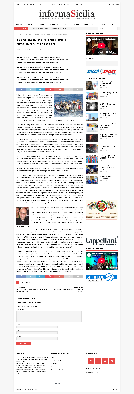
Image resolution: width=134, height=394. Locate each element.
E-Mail (18, 330)
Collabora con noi (29, 4)
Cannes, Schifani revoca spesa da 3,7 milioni (108, 93)
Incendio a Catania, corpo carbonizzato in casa (107, 146)
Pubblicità (42, 4)
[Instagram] (112, 361)
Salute (76, 25)
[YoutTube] (105, 361)
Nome (18, 324)
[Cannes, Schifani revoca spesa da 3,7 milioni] (92, 96)
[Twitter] (91, 361)
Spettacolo (88, 25)
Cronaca (19, 25)
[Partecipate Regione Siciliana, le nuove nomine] (92, 85)
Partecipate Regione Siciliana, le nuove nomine (107, 83)
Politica (31, 25)
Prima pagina (25, 282)
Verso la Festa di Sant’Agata (105, 177)
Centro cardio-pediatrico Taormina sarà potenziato (108, 125)
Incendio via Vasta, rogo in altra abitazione (108, 135)
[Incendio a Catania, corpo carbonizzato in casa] (92, 148)
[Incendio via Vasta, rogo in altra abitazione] (92, 138)
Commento (20, 310)
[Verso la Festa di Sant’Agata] (92, 180)
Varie (111, 25)
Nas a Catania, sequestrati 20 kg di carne (107, 167)
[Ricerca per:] (108, 29)
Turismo (102, 25)
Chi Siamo (52, 4)
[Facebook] (98, 361)
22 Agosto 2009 (23, 50)
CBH (116, 389)
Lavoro (65, 25)
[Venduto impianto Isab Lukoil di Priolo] (92, 117)
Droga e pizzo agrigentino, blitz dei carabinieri (107, 104)
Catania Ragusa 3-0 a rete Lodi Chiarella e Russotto (107, 157)
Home (17, 4)
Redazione (104, 87)
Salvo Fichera (34, 50)
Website (19, 336)
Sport (42, 25)
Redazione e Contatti (65, 4)
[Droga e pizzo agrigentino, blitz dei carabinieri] (92, 106)
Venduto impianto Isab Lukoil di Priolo (108, 114)
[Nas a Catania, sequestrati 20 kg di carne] (92, 169)
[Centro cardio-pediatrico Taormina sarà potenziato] (92, 127)
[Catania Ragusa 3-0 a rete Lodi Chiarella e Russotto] (92, 159)
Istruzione (53, 25)
